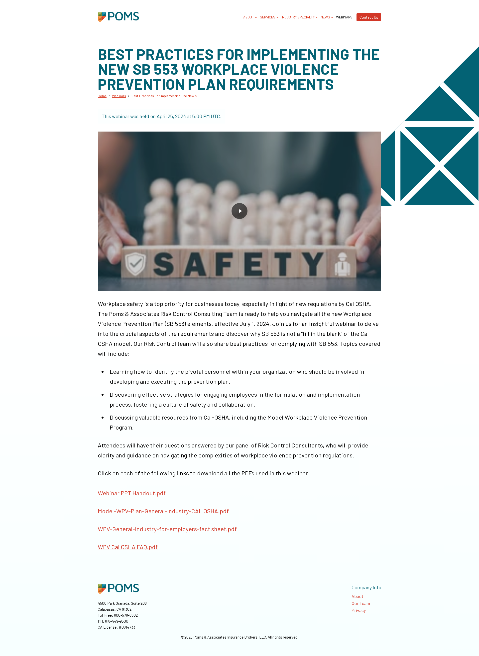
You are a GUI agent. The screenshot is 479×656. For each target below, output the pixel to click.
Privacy (359, 610)
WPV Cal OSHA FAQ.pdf (128, 546)
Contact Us (368, 17)
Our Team (361, 603)
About (357, 596)
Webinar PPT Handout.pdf (132, 493)
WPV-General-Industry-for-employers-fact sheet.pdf (167, 528)
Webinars (344, 17)
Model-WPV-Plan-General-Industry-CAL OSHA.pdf (163, 510)
